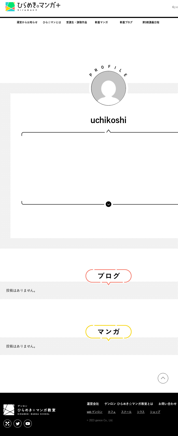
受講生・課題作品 (76, 22)
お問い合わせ (167, 404)
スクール (126, 412)
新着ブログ (126, 22)
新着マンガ (101, 22)
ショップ (155, 412)
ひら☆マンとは (52, 22)
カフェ (112, 412)
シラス (141, 412)
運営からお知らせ (27, 22)
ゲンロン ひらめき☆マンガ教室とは (128, 404)
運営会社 (93, 404)
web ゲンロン (94, 412)
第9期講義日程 (150, 22)
